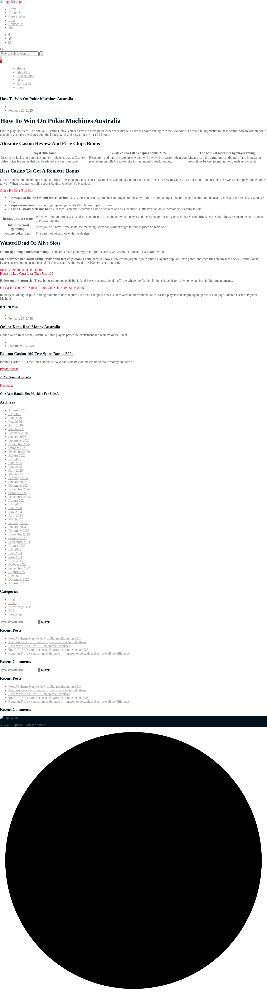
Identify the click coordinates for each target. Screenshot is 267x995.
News (12, 610)
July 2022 (14, 575)
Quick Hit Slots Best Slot (16, 190)
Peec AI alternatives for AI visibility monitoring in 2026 (44, 638)
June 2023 (15, 553)
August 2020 (16, 583)
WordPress (15, 614)
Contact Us (15, 24)
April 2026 (15, 425)
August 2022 (16, 572)
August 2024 (16, 500)
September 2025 (19, 451)
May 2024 (15, 512)
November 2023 (19, 534)
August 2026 (16, 410)
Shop (11, 27)
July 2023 (14, 549)
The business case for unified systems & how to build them (47, 642)
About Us (14, 12)
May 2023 (15, 557)
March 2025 (16, 474)
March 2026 (16, 429)
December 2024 (18, 485)
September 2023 (19, 542)
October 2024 (17, 493)
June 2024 (15, 508)
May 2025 (15, 466)
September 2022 (19, 568)
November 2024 (19, 489)
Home (12, 9)
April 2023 (15, 560)
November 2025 (19, 444)
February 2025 (18, 478)
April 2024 (15, 515)
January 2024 (17, 527)
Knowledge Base (19, 607)
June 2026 (15, 418)
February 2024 (18, 523)
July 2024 (14, 504)
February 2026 (18, 433)
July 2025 (14, 459)
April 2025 (15, 470)
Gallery (13, 603)
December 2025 (18, 440)
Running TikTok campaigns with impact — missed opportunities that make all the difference (69, 653)
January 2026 (17, 436)
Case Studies (16, 16)
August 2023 (16, 545)
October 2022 (17, 564)
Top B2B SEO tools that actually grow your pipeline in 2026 (48, 649)
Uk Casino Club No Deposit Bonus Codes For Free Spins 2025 (42, 287)
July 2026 (14, 414)
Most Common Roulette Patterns (21, 270)
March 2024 (16, 519)
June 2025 (15, 463)
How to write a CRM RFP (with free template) (39, 646)
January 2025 (17, 482)
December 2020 (18, 579)
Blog (11, 20)
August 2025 (16, 455)
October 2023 (17, 538)
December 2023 (18, 530)
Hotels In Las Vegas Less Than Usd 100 (26, 273)
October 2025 (17, 448)
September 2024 (19, 497)
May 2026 (15, 421)
